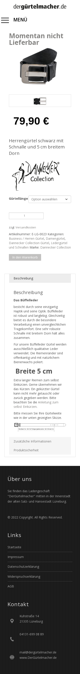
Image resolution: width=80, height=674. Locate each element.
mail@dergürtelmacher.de (38, 652)
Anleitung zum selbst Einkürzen (36, 404)
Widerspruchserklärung (24, 576)
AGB (11, 586)
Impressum (16, 557)
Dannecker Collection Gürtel (29, 243)
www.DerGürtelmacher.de (38, 657)
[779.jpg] (40, 101)
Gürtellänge (18, 198)
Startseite (14, 547)
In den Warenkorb (25, 257)
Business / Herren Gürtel (26, 238)
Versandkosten (26, 227)
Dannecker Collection (55, 247)
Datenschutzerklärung (23, 566)
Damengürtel (55, 238)
